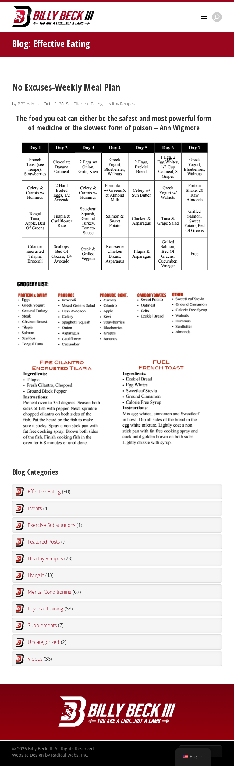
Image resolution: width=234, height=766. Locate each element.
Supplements (45, 625)
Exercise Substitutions (55, 525)
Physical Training (50, 608)
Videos (40, 658)
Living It (40, 575)
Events (38, 508)
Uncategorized (47, 642)
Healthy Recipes (120, 104)
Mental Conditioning (54, 592)
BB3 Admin (28, 104)
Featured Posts (47, 541)
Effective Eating (87, 104)
